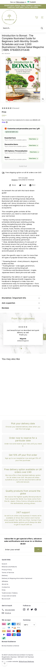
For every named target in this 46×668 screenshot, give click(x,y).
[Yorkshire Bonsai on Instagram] (24, 609)
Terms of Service (8, 573)
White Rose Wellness (26, 661)
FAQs (3, 590)
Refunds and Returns (9, 567)
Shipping (15, 180)
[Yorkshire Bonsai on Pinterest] (36, 609)
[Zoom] (43, 99)
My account (6, 599)
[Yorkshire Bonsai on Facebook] (28, 609)
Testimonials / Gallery (10, 593)
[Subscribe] (38, 549)
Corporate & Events (9, 596)
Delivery (5, 575)
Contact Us (6, 587)
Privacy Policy (7, 570)
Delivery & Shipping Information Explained (17, 578)
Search (4, 564)
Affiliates (5, 581)
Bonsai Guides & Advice (10, 646)
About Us (5, 584)
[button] (23, 108)
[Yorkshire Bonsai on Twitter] (32, 609)
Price (4, 112)
